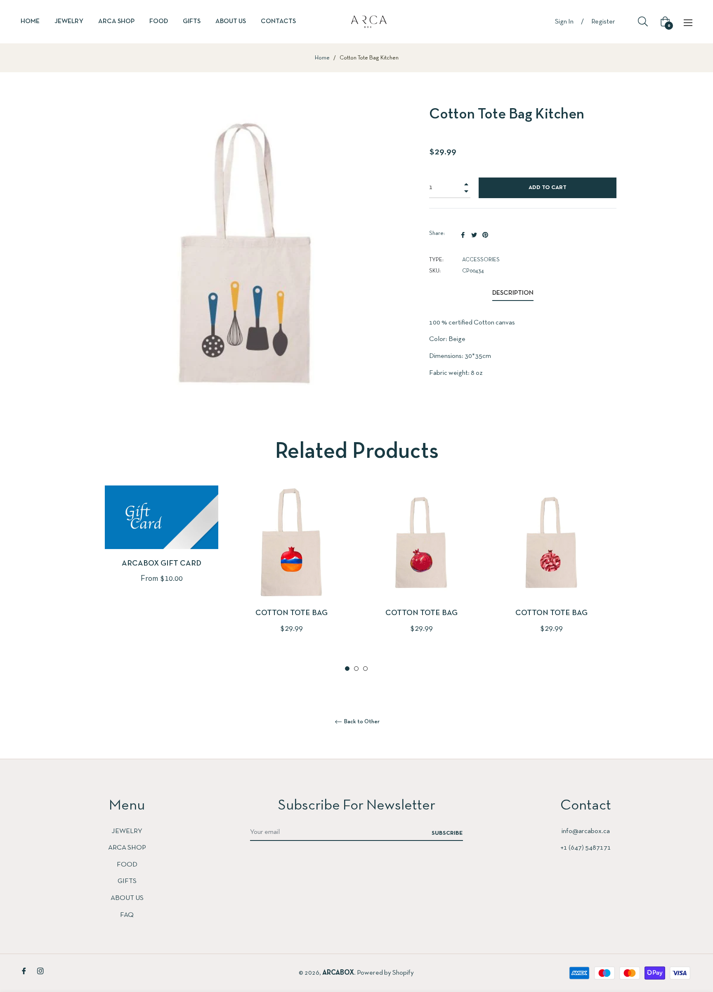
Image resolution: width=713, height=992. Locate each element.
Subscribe (447, 833)
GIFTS (127, 881)
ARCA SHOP (127, 848)
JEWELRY (126, 831)
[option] (162, 548)
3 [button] (365, 668)
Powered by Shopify (385, 973)
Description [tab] (513, 293)
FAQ (127, 915)
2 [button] (356, 668)
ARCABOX (338, 973)
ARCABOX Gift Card (161, 563)
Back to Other (361, 721)
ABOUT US (127, 898)
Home (322, 58)
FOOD (127, 865)
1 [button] (347, 668)
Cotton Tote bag (291, 613)
